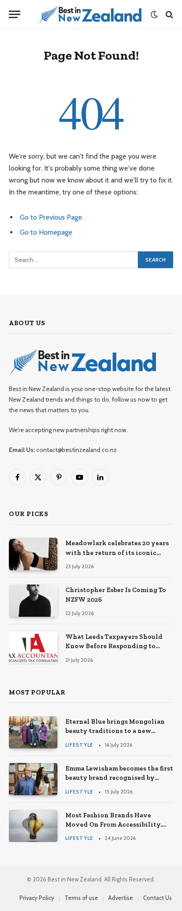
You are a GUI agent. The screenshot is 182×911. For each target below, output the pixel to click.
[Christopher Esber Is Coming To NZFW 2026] (33, 601)
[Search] (168, 14)
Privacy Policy (36, 897)
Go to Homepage (46, 232)
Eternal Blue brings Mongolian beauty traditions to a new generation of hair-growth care (116, 730)
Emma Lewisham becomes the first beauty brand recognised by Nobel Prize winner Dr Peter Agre (119, 777)
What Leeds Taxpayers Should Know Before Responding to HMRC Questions (114, 646)
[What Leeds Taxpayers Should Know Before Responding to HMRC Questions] (33, 647)
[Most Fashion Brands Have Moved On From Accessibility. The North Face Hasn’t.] (33, 826)
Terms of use (81, 897)
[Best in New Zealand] (90, 14)
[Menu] (14, 14)
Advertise (120, 897)
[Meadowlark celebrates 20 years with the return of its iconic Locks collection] (33, 554)
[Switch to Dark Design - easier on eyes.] (154, 15)
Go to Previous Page (51, 217)
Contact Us (157, 897)
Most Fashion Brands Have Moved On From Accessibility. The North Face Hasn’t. (113, 824)
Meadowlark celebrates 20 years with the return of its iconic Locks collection (117, 552)
